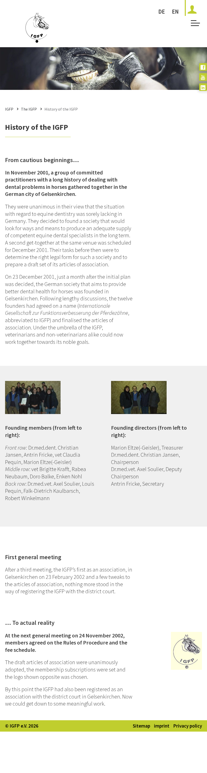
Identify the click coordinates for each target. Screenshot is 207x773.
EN (175, 11)
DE (161, 11)
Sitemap (141, 726)
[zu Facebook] (203, 67)
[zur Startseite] (37, 40)
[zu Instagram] (203, 87)
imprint (161, 726)
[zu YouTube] (203, 77)
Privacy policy (187, 726)
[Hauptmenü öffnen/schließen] (194, 25)
